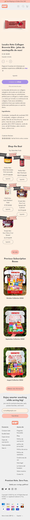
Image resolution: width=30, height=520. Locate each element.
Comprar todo (6, 431)
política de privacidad (20, 445)
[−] (3, 61)
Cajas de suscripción (5, 441)
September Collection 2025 (15, 339)
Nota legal (20, 463)
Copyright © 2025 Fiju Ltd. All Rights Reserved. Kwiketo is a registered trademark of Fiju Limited (15, 496)
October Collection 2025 (15, 298)
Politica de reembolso (20, 453)
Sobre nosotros (21, 471)
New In (4, 448)
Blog (18, 436)
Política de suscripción (20, 440)
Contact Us (20, 474)
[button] (23, 6)
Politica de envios (22, 449)
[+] (10, 61)
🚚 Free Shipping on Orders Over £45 (15, 1)
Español (19, 516)
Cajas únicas (5, 437)
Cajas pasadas (6, 445)
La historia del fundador (21, 467)
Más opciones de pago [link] (15, 86)
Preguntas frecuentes (20, 432)
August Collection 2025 (15, 380)
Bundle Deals (6, 434)
